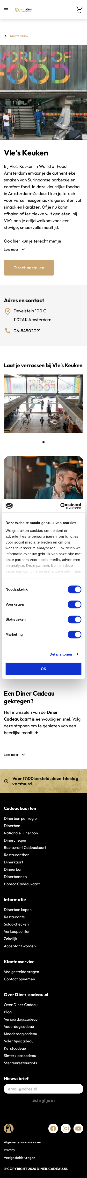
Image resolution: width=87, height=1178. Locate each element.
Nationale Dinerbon (21, 832)
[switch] (74, 604)
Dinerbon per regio (20, 818)
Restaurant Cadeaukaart (25, 847)
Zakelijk (10, 938)
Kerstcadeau (15, 1048)
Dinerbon (12, 825)
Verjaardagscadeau (20, 1019)
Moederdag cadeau (20, 1033)
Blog (8, 1011)
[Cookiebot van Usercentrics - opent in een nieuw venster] (61, 506)
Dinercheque (15, 840)
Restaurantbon (16, 854)
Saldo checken (16, 924)
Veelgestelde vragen (21, 971)
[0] (79, 10)
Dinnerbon (13, 869)
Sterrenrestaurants (20, 1062)
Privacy (9, 1150)
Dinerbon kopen (18, 909)
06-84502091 (27, 330)
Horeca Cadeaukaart (22, 883)
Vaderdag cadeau (19, 1026)
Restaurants (14, 916)
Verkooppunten (17, 931)
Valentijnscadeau (18, 1041)
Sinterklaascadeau (20, 1055)
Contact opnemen (19, 978)
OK (43, 669)
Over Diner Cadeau (20, 1004)
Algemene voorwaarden (22, 1142)
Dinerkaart (13, 862)
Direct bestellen (29, 267)
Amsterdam (19, 36)
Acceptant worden (20, 945)
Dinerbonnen (15, 876)
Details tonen (61, 654)
